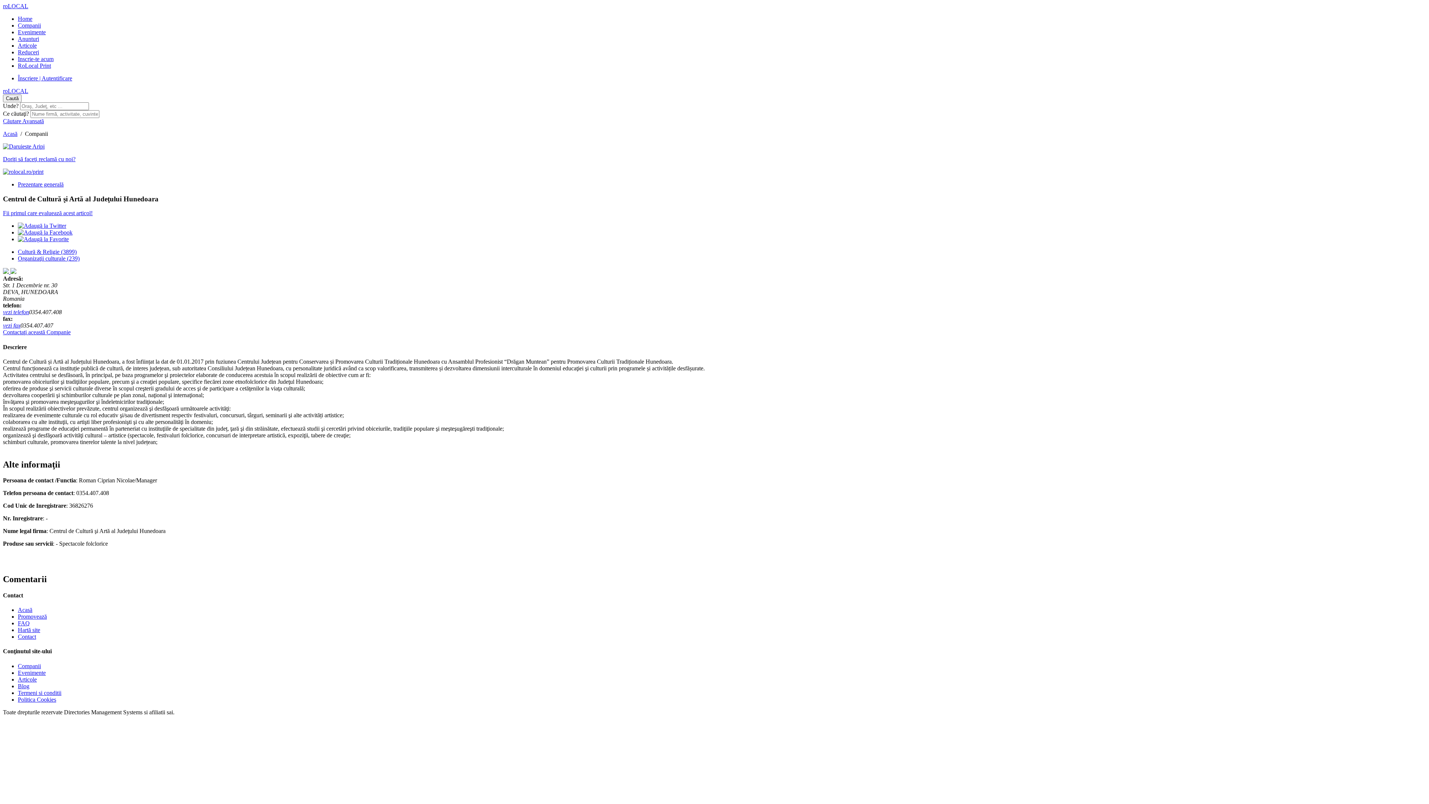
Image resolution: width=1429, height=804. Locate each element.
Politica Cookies (37, 699)
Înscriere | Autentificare (45, 78)
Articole (27, 45)
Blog (23, 686)
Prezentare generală (41, 184)
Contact (27, 637)
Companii (29, 25)
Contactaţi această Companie (37, 332)
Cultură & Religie (47, 252)
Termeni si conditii (39, 693)
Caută (12, 98)
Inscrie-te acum (36, 59)
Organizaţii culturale (49, 258)
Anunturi (28, 39)
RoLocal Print (34, 66)
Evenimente (32, 32)
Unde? (11, 106)
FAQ (24, 623)
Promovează (32, 616)
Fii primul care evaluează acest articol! (48, 213)
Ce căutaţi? (16, 114)
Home (25, 19)
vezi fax (11, 325)
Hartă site (29, 630)
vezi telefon (16, 312)
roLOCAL (15, 6)
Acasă (10, 134)
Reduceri (28, 52)
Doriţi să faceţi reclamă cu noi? (39, 159)
